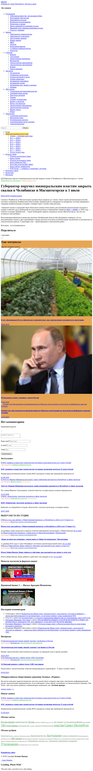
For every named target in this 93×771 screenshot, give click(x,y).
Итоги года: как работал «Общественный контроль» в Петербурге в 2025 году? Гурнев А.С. (38, 526)
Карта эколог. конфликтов (20, 166)
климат (60, 722)
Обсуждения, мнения (18, 38)
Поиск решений (16, 69)
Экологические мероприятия (21, 63)
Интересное (14, 61)
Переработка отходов (18, 20)
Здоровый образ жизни (19, 93)
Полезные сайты (11, 171)
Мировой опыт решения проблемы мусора (26, 28)
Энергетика (35, 744)
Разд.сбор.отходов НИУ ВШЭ (21, 164)
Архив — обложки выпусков (21, 136)
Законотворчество (38, 736)
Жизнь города (15, 110)
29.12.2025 (77, 531)
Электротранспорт (17, 124)
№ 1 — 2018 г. (15, 138)
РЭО (65, 722)
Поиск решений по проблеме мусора (24, 26)
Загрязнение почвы (17, 83)
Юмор (12, 112)
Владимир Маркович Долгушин (17, 620)
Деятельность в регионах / (11, 181)
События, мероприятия (70, 736)
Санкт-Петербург (77, 725)
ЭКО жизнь (26, 482)
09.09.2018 (5, 324)
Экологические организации (21, 65)
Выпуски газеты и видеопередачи (24, 522)
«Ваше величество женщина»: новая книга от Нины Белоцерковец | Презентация (34, 539)
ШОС (68, 210)
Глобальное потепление (19, 75)
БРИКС (76, 210)
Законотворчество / (29, 181)
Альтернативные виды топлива (22, 122)
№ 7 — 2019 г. (15, 150)
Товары (13, 97)
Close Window (6, 760)
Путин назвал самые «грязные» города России (20, 398)
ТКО (3, 725)
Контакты (9, 175)
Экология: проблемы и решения (63, 741)
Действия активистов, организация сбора (26, 16)
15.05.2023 (5, 417)
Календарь (9, 173)
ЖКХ (12, 42)
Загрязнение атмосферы (19, 81)
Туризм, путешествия (18, 99)
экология (38, 726)
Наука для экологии (17, 103)
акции (11, 722)
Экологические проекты (19, 108)
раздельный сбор (24, 726)
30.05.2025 (5, 656)
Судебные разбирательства (20, 48)
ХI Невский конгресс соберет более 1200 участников (22, 664)
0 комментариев (16, 196)
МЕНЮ (4, 2)
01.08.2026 (5, 477)
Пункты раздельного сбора (20, 156)
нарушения (86, 722)
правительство (21, 722)
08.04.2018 (5, 196)
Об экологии (15, 73)
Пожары (13, 87)
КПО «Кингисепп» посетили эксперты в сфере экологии (24, 503)
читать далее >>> (7, 689)
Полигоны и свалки (17, 24)
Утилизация (32, 498)
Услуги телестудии (17, 152)
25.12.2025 (58, 557)
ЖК (55, 722)
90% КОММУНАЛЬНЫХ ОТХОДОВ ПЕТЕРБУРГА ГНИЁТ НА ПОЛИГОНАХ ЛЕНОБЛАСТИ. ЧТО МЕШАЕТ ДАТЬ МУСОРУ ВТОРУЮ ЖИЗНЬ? (46, 621)
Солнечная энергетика (18, 116)
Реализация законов (17, 46)
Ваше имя (5, 441)
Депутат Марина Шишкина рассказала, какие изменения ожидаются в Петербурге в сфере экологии (42, 486)
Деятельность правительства (21, 34)
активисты (37, 722)
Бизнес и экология (17, 101)
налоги (43, 722)
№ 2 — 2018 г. (15, 140)
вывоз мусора (50, 722)
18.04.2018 (5, 402)
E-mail (4, 445)
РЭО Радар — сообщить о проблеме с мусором (28, 169)
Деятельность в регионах (19, 36)
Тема (3, 450)
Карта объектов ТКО (18, 162)
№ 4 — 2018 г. (15, 144)
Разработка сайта (8, 752)
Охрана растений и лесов (20, 77)
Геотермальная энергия (19, 120)
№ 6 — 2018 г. (15, 148)
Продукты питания (17, 95)
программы (12, 725)
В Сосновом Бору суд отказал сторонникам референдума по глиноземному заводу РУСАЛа (54, 618)
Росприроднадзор (47, 726)
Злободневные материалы (20, 59)
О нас (7, 132)
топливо (32, 726)
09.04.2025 (5, 672)
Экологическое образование (21, 105)
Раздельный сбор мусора (19, 18)
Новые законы (15, 40)
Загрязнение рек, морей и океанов (23, 85)
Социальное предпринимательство (23, 91)
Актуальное (14, 57)
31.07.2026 (5, 494)
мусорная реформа (74, 722)
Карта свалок (15, 158)
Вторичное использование (20, 22)
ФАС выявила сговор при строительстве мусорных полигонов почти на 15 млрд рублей (37, 469)
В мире (13, 67)
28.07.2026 (5, 511)
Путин (31, 722)
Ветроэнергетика (16, 118)
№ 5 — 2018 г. (15, 146)
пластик (59, 725)
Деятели (13, 44)
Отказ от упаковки (17, 30)
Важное (13, 55)
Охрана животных (17, 79)
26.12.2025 (67, 544)
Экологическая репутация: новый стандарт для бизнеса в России (27, 647)
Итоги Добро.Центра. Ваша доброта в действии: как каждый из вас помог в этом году (36, 552)
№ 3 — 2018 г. (15, 142)
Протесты (14, 50)
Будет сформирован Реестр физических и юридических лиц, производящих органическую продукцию (42, 320)
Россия (4, 722)
